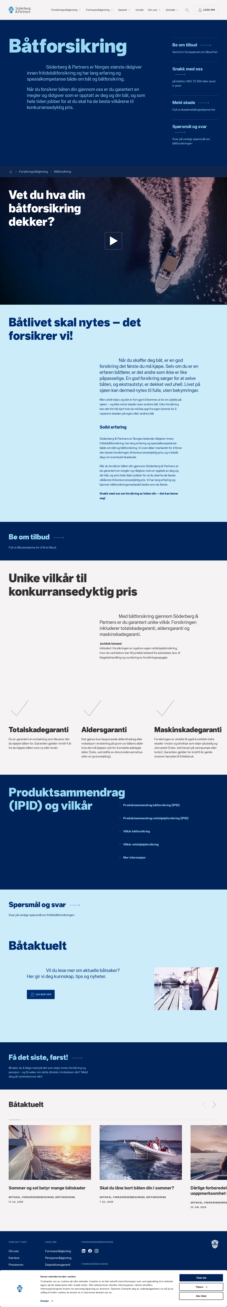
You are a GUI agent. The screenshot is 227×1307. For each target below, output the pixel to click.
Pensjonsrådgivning (58, 1258)
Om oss (14, 1251)
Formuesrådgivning (58, 1251)
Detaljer (44, 1301)
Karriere (14, 1258)
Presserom (16, 1264)
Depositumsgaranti (57, 1264)
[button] (113, 241)
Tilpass (199, 1287)
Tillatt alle (201, 1277)
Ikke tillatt (201, 1296)
